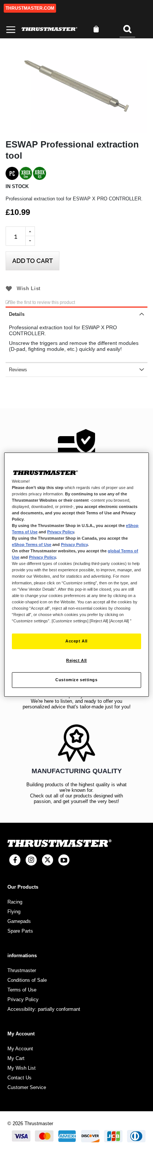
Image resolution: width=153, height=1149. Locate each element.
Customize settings (76, 679)
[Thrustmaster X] (47, 860)
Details (17, 314)
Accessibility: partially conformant (43, 1009)
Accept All (76, 641)
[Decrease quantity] (30, 241)
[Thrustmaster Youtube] (63, 860)
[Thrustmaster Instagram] (31, 860)
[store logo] (49, 29)
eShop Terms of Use (31, 544)
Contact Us (19, 1077)
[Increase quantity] (30, 231)
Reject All (76, 660)
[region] (76, 574)
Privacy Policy (60, 532)
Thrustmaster (21, 970)
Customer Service (26, 1087)
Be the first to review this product (42, 302)
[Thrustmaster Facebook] (14, 860)
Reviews (18, 369)
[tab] (76, 314)
